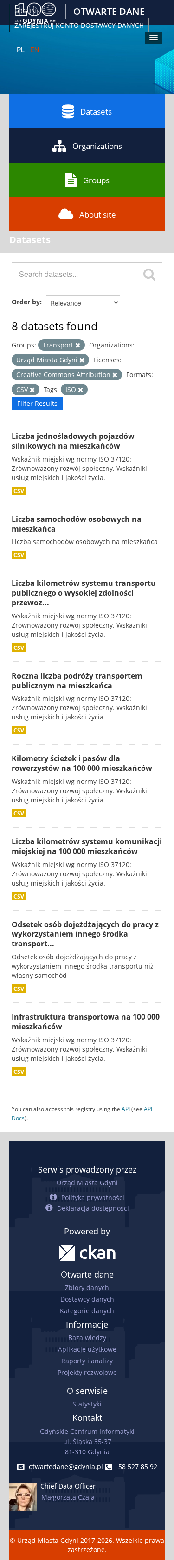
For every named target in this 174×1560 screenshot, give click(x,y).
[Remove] (77, 345)
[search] (149, 274)
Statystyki (87, 1404)
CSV (18, 490)
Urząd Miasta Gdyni (87, 1182)
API (126, 1108)
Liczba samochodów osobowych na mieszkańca (77, 524)
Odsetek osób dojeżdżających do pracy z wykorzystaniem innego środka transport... (85, 934)
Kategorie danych (87, 1310)
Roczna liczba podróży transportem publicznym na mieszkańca (77, 681)
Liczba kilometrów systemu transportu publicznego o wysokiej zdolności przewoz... (84, 593)
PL (21, 49)
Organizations (97, 146)
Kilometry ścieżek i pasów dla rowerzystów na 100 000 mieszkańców (82, 763)
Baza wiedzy (87, 1337)
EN (34, 49)
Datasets (96, 111)
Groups (96, 180)
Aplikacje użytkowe (87, 1349)
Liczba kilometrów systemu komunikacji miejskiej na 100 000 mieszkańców (87, 846)
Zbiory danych (87, 1287)
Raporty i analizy (87, 1360)
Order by (26, 301)
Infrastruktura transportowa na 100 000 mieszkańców (86, 1022)
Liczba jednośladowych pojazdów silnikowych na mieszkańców (73, 441)
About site (97, 214)
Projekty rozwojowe (87, 1372)
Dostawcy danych (87, 1299)
